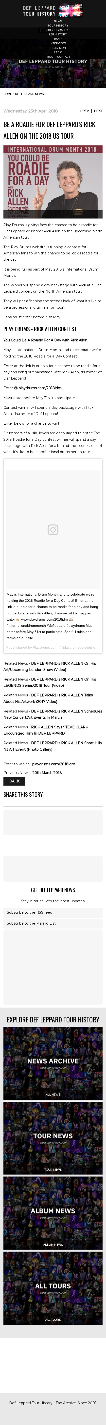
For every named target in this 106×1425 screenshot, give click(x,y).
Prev (84, 111)
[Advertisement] (53, 869)
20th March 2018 (47, 772)
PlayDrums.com (45, 647)
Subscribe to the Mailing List (31, 923)
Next (98, 111)
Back (14, 781)
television (58, 47)
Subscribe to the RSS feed (29, 912)
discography (58, 29)
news (58, 21)
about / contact (58, 56)
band (58, 38)
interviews (58, 43)
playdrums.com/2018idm (40, 388)
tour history (58, 25)
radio (58, 52)
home (7, 94)
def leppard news (29, 94)
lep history (58, 34)
